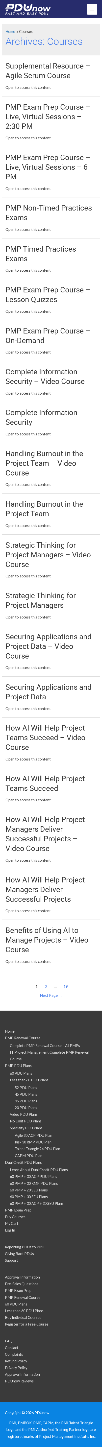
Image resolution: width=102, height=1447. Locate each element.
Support (11, 1260)
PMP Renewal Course (22, 1038)
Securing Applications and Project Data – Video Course (48, 646)
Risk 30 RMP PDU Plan (33, 1142)
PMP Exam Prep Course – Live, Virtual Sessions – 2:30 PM (47, 117)
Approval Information (22, 1277)
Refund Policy (16, 1361)
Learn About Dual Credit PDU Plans (39, 1170)
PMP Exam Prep (18, 1210)
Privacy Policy (16, 1368)
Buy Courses (15, 1217)
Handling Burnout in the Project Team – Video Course (44, 463)
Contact (11, 1348)
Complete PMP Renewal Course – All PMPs (45, 1046)
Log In (10, 1230)
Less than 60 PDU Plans (29, 1080)
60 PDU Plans (21, 1073)
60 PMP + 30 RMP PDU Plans (34, 1183)
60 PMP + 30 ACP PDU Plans (33, 1176)
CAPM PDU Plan (28, 1156)
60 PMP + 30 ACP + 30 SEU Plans (37, 1203)
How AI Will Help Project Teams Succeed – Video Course (45, 738)
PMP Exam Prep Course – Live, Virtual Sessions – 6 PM (47, 167)
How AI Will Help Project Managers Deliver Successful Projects (45, 889)
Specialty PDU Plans (26, 1128)
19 (65, 986)
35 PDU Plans (26, 1101)
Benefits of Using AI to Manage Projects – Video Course (46, 940)
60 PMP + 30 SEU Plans (29, 1197)
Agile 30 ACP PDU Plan (33, 1135)
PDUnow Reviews (19, 1381)
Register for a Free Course (26, 1324)
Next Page (51, 995)
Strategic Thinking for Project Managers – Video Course (48, 555)
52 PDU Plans (26, 1088)
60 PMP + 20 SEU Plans (29, 1190)
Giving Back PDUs (19, 1254)
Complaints (14, 1354)
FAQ (8, 1341)
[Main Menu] (92, 9)
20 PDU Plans (26, 1108)
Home (10, 1031)
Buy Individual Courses (23, 1317)
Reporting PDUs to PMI (24, 1247)
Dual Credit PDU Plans (23, 1162)
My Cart (11, 1223)
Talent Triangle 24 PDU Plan (37, 1149)
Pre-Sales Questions (21, 1284)
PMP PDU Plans (18, 1066)
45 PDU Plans (26, 1094)
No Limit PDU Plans (26, 1121)
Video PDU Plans (24, 1114)
